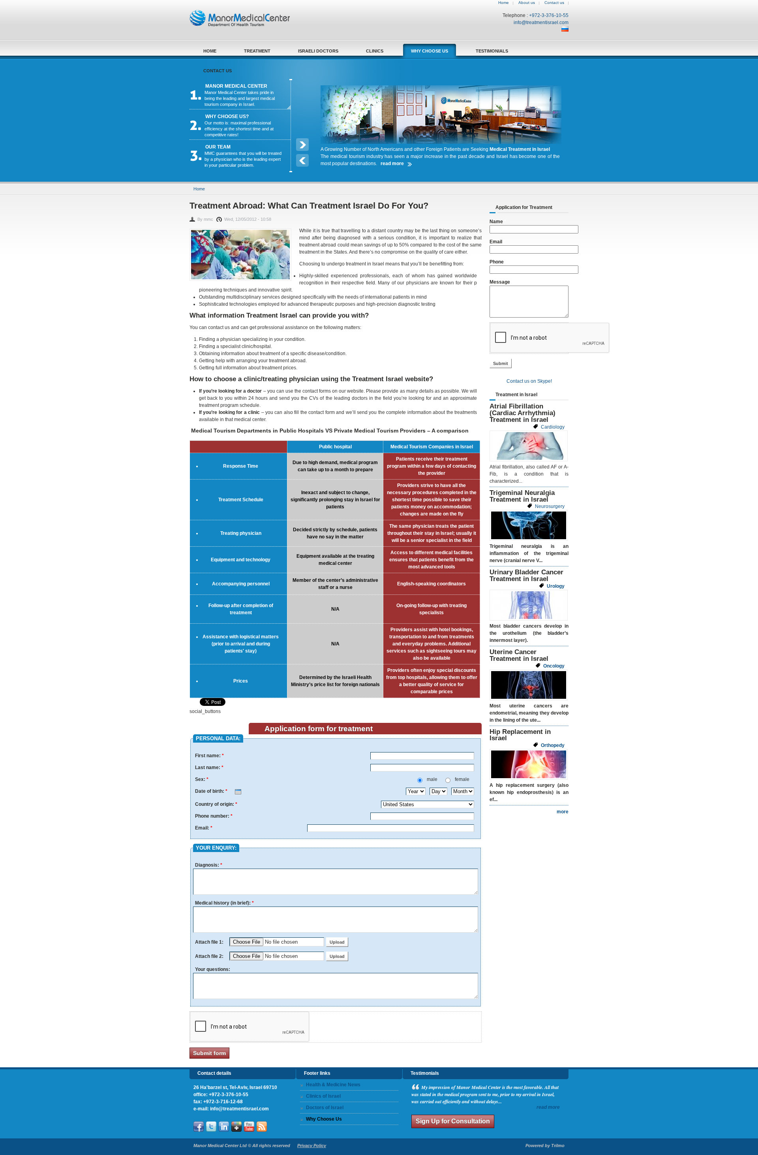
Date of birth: (211, 791)
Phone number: (214, 816)
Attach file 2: (210, 956)
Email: (203, 828)
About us (526, 2)
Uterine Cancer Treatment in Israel (519, 655)
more (562, 812)
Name (498, 221)
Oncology (554, 666)
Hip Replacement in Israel (520, 735)
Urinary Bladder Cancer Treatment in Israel (526, 575)
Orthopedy (553, 745)
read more (548, 1107)
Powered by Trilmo (545, 1145)
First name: (209, 755)
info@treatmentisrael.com (541, 22)
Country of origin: (216, 804)
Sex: (201, 779)
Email (497, 242)
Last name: (209, 767)
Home (503, 2)
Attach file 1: (210, 942)
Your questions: (212, 969)
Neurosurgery (550, 506)
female (462, 779)
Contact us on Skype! (529, 381)
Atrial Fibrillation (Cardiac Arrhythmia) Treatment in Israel (522, 413)
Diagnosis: (208, 865)
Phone (497, 262)
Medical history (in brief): (224, 903)
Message (500, 282)
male (433, 779)
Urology (556, 586)
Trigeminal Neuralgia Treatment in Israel (522, 496)
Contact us (554, 2)
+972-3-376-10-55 (548, 15)
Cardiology (553, 427)
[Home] (244, 25)
